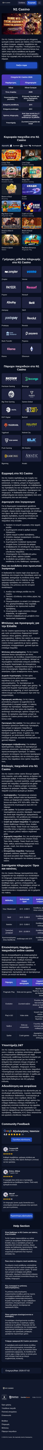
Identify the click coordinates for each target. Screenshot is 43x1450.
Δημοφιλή (5, 145)
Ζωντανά (16, 145)
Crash (26, 145)
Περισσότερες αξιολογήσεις (21, 1216)
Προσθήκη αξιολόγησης (21, 1139)
